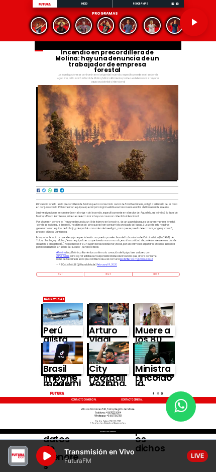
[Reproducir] (194, 22)
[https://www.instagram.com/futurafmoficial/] (177, 7)
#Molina (61, 252)
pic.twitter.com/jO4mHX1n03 (136, 259)
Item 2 (108, 274)
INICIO (84, 4)
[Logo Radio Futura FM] (45, 6)
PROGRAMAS (140, 4)
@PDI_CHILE (62, 256)
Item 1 (60, 274)
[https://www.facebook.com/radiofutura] (172, 7)
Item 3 (156, 274)
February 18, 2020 (107, 264)
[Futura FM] (39, 25)
